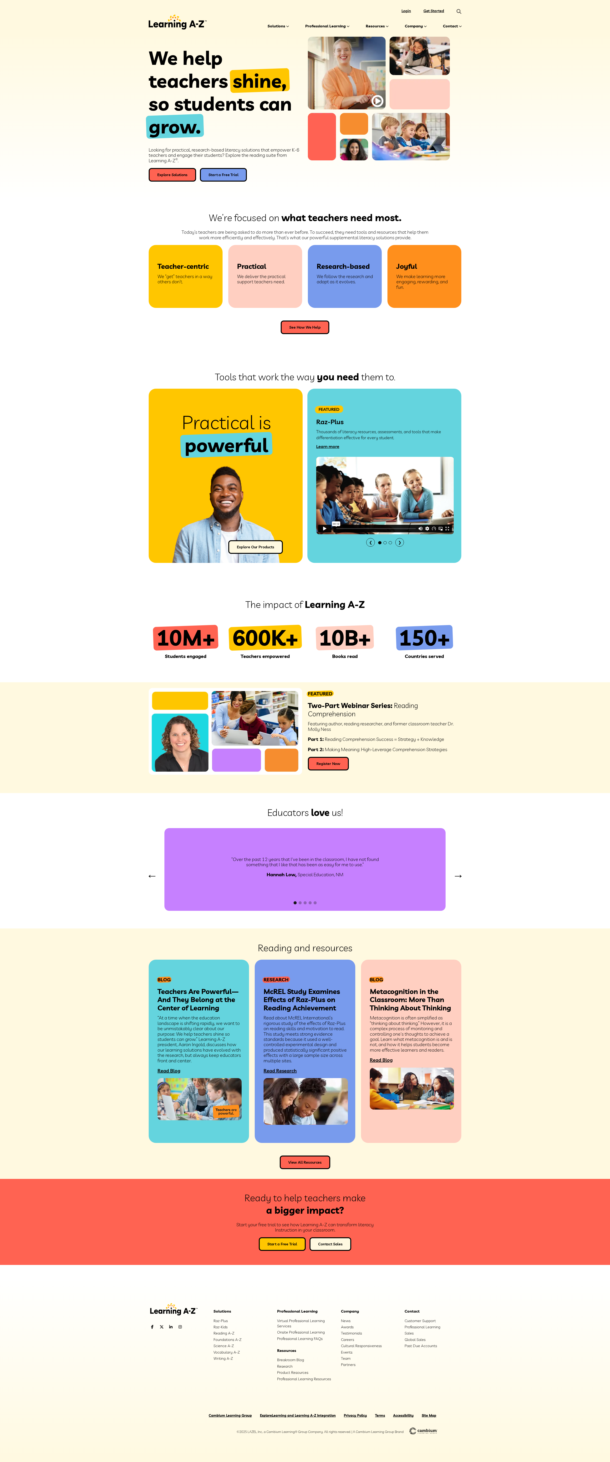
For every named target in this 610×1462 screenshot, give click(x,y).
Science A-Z (224, 1345)
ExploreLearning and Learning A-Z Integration (298, 1415)
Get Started (433, 10)
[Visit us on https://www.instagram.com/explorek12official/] (192, 1327)
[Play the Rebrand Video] (377, 101)
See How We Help (305, 327)
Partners (348, 1364)
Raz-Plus (221, 1320)
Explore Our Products (255, 547)
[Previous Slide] (152, 875)
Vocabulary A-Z (227, 1352)
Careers (347, 1339)
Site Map (429, 1415)
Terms (380, 1415)
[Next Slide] (458, 875)
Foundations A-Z (227, 1339)
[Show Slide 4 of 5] (310, 902)
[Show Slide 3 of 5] (305, 902)
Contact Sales (330, 1244)
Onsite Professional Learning (301, 1332)
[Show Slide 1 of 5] (295, 902)
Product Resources (292, 1372)
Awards (347, 1326)
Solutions (276, 26)
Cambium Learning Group (230, 1415)
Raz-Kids (221, 1326)
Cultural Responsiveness (361, 1345)
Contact (450, 26)
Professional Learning (325, 26)
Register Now (328, 763)
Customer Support (420, 1320)
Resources (375, 26)
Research (285, 1366)
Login (406, 10)
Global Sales (415, 1339)
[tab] (379, 542)
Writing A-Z (223, 1358)
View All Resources (305, 1162)
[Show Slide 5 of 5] (315, 902)
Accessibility (403, 1415)
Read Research (280, 1071)
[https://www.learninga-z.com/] (177, 1310)
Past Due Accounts (421, 1345)
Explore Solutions (172, 174)
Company (414, 26)
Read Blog (169, 1071)
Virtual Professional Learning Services (301, 1323)
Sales (409, 1333)
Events (346, 1352)
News (346, 1320)
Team (346, 1358)
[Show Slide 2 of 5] (300, 902)
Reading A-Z (224, 1333)
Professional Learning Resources (304, 1378)
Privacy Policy (355, 1415)
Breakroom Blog (290, 1359)
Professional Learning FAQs (300, 1338)
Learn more (327, 446)
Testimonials (351, 1333)
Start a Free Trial (223, 174)
